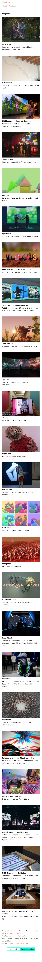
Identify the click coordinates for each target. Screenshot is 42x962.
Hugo (14, 931)
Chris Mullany (8, 2)
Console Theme (15, 933)
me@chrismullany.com (19, 943)
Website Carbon (27, 949)
